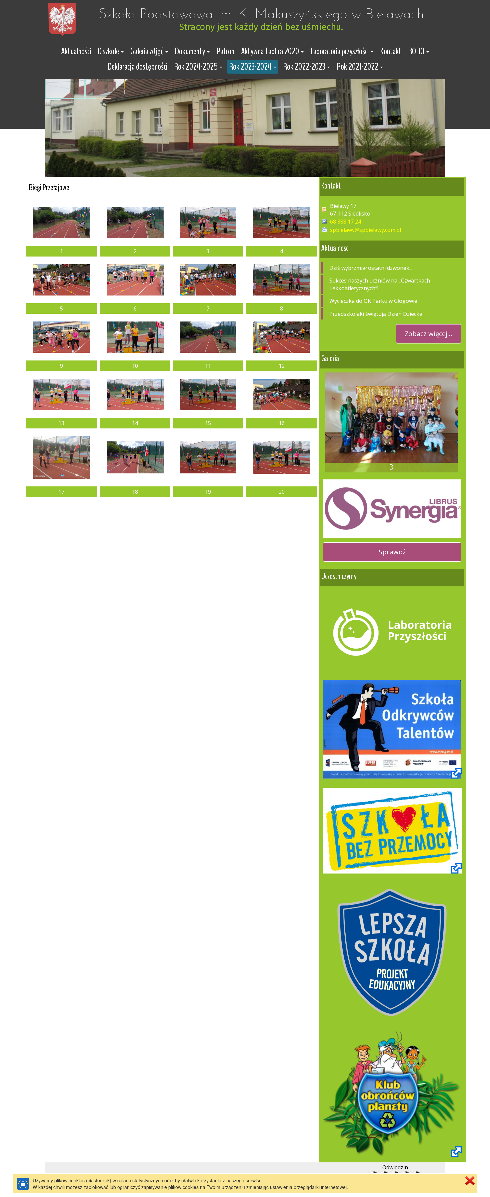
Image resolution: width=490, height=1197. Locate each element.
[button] (111, 52)
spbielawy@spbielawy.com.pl (365, 230)
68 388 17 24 (345, 221)
